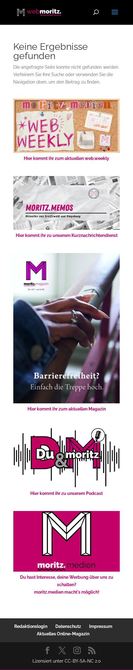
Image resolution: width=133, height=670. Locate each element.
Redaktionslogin (30, 626)
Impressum (100, 626)
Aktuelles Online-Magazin (63, 633)
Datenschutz (68, 626)
